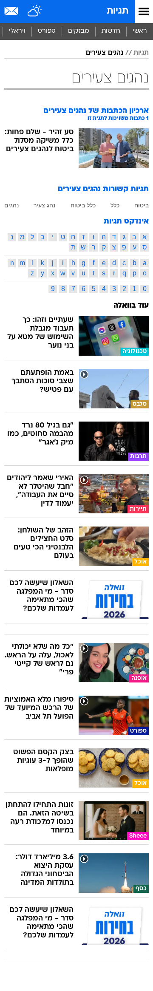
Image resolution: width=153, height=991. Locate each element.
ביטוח (141, 205)
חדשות (111, 31)
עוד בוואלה (131, 305)
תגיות (117, 11)
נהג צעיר (44, 205)
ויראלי (17, 31)
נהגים (11, 205)
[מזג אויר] (35, 11)
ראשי (140, 31)
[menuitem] (110, 31)
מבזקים (78, 31)
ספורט (47, 31)
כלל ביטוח (83, 205)
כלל (114, 205)
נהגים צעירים (104, 53)
